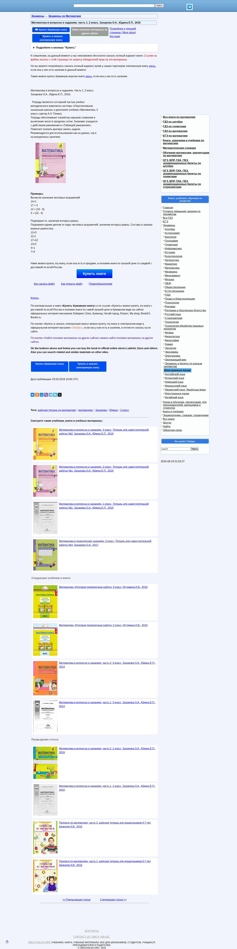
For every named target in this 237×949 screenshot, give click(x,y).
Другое (167, 422)
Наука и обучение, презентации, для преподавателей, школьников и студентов (185, 405)
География (171, 240)
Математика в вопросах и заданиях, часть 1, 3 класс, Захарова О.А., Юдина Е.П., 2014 (107, 704)
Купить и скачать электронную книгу (87, 365)
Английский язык (175, 374)
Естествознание (174, 291)
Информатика (173, 248)
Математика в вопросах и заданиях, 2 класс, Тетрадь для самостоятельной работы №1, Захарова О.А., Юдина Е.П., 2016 (104, 468)
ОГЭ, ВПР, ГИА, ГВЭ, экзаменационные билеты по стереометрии (182, 184)
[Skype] (55, 395)
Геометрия (171, 244)
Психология (172, 302)
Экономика (171, 352)
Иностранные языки (177, 393)
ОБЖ (168, 283)
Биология (170, 237)
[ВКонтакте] (33, 395)
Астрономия (172, 233)
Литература (172, 260)
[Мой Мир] (42, 395)
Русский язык (173, 314)
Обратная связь (172, 430)
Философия (172, 340)
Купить (35, 298)
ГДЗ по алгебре (173, 121)
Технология (172, 322)
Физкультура (172, 336)
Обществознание (175, 287)
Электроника (172, 355)
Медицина (171, 271)
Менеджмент (172, 275)
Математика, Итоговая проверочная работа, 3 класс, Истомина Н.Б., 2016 (103, 587)
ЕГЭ (165, 221)
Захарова (101, 410)
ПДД (167, 295)
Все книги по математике (179, 117)
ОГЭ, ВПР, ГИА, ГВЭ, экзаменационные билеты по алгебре (182, 163)
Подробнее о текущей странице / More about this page (123, 32)
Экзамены (169, 225)
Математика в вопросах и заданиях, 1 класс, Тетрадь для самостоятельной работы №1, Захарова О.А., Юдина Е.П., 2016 (104, 506)
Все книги (169, 419)
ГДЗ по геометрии (174, 126)
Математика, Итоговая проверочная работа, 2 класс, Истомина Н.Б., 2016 (103, 625)
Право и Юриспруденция (180, 298)
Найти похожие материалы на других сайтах (89, 31)
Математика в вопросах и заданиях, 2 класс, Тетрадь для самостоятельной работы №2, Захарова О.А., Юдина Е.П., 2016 (104, 431)
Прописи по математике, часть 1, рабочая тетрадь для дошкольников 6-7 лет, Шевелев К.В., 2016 (105, 863)
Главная (168, 207)
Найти (166, 426)
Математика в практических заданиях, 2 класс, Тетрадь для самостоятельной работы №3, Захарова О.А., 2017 (105, 543)
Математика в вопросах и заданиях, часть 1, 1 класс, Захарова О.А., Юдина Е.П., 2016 (107, 788)
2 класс (124, 410)
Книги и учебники (173, 411)
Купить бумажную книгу (49, 363)
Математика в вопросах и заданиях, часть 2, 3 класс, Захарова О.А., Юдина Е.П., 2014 (107, 665)
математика (86, 410)
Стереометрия (173, 318)
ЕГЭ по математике (175, 135)
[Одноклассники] (37, 395)
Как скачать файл (44, 283)
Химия (169, 344)
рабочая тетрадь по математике (57, 410)
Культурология (173, 256)
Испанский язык (174, 378)
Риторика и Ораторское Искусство (185, 310)
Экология (170, 348)
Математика (172, 267)
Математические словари (179, 148)
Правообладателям (100, 283)
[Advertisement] (127, 108)
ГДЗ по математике (175, 131)
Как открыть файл (71, 283)
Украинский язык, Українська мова (185, 389)
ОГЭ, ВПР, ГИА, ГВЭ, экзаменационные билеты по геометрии (182, 173)
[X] (60, 395)
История (170, 252)
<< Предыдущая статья (76, 899)
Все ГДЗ (168, 218)
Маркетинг (171, 264)
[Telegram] (51, 395)
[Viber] (46, 395)
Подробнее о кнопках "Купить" (56, 47)
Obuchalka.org (39, 942)
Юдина (113, 410)
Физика (169, 332)
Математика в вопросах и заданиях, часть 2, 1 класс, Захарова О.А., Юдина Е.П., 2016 (107, 750)
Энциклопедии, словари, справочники (185, 415)
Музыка (169, 279)
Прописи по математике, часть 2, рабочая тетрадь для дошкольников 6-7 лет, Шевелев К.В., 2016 (105, 824)
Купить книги (94, 274)
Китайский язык (174, 397)
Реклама (170, 306)
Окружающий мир (175, 359)
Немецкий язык (174, 382)
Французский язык (176, 385)
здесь (152, 66)
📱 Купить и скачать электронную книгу (51, 38)
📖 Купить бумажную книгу (51, 29)
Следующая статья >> (113, 899)
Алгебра (170, 229)
